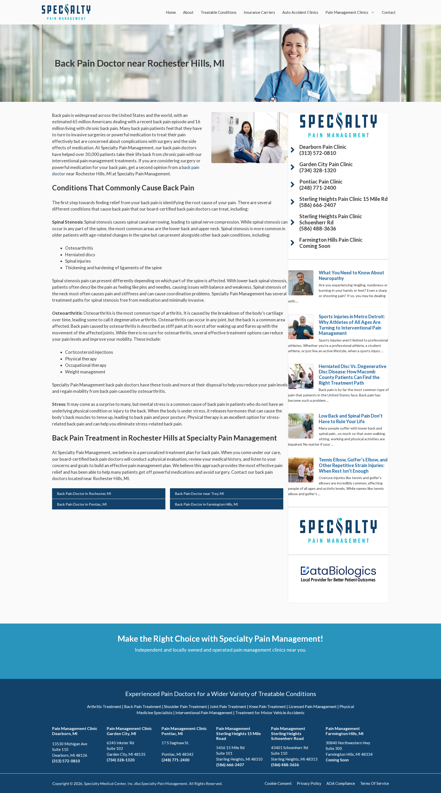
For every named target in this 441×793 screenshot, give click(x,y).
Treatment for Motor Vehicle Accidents (269, 712)
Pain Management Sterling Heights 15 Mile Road (238, 733)
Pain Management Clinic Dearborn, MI (74, 731)
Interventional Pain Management (203, 712)
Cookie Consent (278, 783)
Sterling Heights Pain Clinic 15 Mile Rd (343, 199)
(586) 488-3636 (317, 228)
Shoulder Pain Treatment (185, 706)
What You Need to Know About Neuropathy (351, 275)
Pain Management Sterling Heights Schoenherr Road (288, 733)
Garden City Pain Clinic (326, 164)
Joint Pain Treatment (228, 706)
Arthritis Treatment (104, 706)
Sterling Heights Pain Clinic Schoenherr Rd (330, 219)
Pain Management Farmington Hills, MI (344, 731)
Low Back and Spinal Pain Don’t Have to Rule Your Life (351, 418)
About (188, 12)
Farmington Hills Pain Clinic (330, 240)
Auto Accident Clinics (300, 12)
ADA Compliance (340, 783)
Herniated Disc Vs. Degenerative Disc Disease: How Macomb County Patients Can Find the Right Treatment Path (352, 374)
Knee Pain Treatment (267, 706)
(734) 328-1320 (317, 170)
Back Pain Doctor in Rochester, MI (84, 493)
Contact (389, 12)
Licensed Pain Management (313, 706)
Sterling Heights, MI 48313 (294, 759)
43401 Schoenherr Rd (289, 747)
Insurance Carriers (259, 12)
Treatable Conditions (219, 12)
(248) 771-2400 (317, 188)
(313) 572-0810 (317, 153)
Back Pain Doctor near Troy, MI (199, 493)
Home (171, 12)
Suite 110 (279, 753)
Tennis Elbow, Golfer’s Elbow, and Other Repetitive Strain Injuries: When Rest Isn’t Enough (353, 465)
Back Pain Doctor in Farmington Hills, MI (206, 504)
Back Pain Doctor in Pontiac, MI (82, 504)
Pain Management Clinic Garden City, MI (129, 731)
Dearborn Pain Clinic (322, 147)
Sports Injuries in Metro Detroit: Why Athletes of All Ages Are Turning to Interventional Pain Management (352, 325)
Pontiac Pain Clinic (320, 181)
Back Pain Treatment (142, 706)
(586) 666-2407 (317, 205)
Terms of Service (374, 783)
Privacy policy (309, 783)
